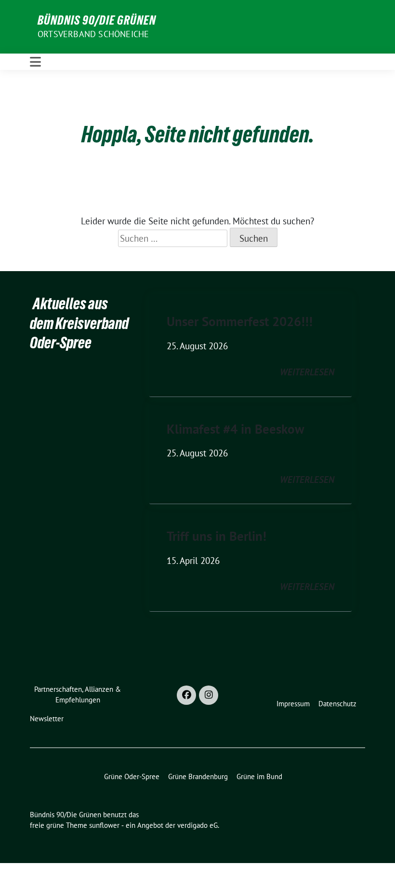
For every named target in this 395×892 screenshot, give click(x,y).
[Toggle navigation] (35, 62)
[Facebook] (186, 695)
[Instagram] (208, 695)
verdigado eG (197, 825)
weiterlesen (307, 372)
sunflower (104, 825)
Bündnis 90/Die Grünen (97, 20)
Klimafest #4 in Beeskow (235, 429)
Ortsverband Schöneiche (93, 34)
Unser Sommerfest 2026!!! (240, 321)
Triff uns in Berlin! (216, 536)
